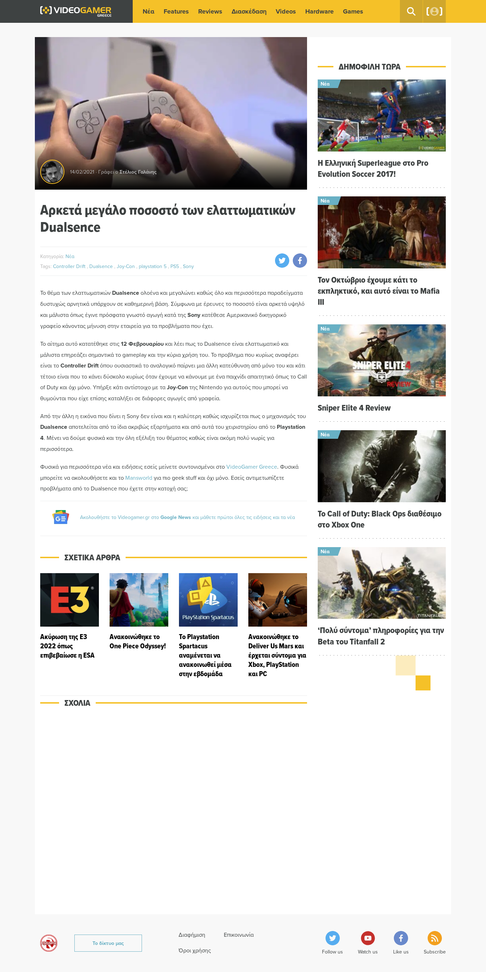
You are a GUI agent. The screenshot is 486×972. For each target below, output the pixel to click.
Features (176, 11)
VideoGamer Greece (251, 466)
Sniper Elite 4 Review (354, 407)
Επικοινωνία (239, 934)
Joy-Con (126, 266)
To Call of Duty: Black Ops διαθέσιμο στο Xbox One (380, 519)
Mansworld (138, 478)
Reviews (210, 11)
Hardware (319, 11)
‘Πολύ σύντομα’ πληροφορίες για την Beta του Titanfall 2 (381, 635)
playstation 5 (153, 266)
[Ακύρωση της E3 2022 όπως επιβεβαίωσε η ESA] (69, 625)
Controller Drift (70, 266)
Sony (188, 266)
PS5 (175, 266)
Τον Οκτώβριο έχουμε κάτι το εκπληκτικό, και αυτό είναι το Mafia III (379, 290)
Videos (286, 11)
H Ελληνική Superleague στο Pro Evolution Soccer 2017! (373, 168)
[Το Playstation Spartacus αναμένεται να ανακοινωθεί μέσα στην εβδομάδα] (208, 625)
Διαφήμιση (192, 934)
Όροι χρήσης (195, 950)
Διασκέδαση (249, 11)
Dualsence (101, 266)
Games (353, 11)
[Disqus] (173, 815)
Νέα (148, 11)
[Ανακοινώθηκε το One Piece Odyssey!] (139, 625)
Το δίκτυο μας (108, 943)
